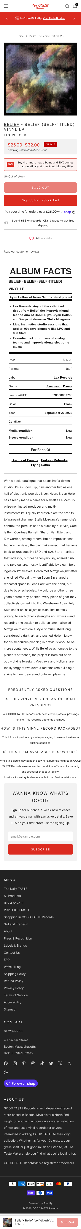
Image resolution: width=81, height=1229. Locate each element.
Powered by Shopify (40, 1203)
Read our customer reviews (22, 251)
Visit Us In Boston (54, 18)
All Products (12, 896)
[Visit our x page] (60, 1063)
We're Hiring (12, 967)
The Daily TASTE (15, 888)
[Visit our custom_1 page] (69, 1063)
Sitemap (10, 1009)
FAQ (7, 959)
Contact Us (12, 952)
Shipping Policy (15, 974)
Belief (11, 124)
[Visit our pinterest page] (23, 1063)
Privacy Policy (14, 988)
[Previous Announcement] (6, 18)
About (8, 931)
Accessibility (12, 1002)
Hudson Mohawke (54, 460)
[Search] (67, 6)
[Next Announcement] (74, 18)
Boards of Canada (25, 460)
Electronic (53, 386)
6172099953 (13, 1031)
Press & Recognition (18, 938)
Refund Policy (13, 981)
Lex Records (16, 135)
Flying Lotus (40, 465)
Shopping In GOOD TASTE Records (29, 917)
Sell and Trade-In (16, 924)
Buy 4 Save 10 (14, 903)
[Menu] (6, 6)
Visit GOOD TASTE (17, 910)
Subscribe (40, 849)
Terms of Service (16, 995)
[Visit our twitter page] (51, 1063)
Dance (67, 386)
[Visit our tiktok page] (41, 1063)
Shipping (13, 150)
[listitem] (40, 18)
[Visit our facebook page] (5, 1063)
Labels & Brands (15, 945)
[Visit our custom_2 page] (5, 1072)
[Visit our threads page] (32, 1063)
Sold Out (67, 1222)
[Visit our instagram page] (14, 1063)
